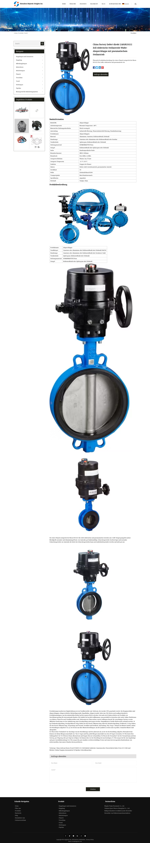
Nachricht (94, 4)
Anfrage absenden (101, 74)
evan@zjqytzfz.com (77, 841)
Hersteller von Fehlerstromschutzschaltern (117, 813)
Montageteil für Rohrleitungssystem (27, 92)
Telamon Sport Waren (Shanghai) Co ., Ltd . (117, 808)
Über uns (73, 4)
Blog (103, 4)
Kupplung (19, 60)
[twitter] (69, 835)
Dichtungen (19, 85)
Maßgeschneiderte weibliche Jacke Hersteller (118, 811)
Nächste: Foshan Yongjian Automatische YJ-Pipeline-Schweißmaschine (70, 750)
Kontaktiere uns (115, 4)
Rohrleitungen (20, 70)
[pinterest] (73, 835)
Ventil (26, 33)
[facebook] (65, 835)
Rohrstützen (19, 67)
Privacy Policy (90, 839)
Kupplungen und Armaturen (24, 56)
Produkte (83, 4)
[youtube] (85, 835)
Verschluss (19, 77)
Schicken (93, 789)
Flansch (18, 74)
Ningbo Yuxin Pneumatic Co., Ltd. (114, 806)
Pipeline (18, 88)
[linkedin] (77, 835)
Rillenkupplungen (21, 63)
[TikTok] (81, 835)
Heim (64, 4)
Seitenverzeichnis (20, 820)
